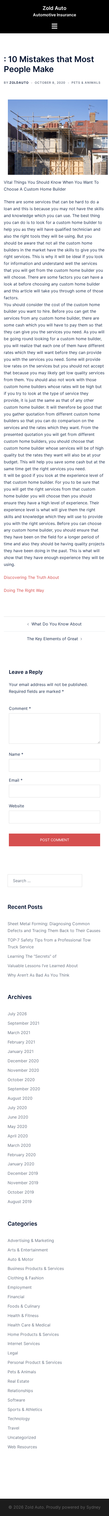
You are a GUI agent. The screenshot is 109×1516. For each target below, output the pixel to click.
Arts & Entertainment (28, 1249)
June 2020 (18, 1117)
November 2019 (23, 1182)
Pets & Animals (86, 82)
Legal (13, 1352)
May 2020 (17, 1126)
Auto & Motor (20, 1259)
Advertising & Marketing (31, 1240)
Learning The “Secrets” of (32, 956)
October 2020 (21, 1079)
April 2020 (18, 1135)
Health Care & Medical (29, 1324)
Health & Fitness (23, 1315)
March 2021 (19, 1032)
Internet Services (24, 1343)
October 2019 (21, 1192)
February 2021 (21, 1042)
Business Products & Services (36, 1268)
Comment (20, 708)
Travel (13, 1428)
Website (16, 805)
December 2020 (23, 1060)
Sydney (93, 1507)
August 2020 (20, 1098)
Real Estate (18, 1381)
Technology (19, 1418)
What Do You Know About (56, 623)
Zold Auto (54, 8)
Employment (20, 1287)
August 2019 (20, 1201)
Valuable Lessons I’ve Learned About (43, 965)
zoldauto (19, 82)
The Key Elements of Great (52, 638)
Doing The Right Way (24, 590)
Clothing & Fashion (26, 1277)
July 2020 (17, 1107)
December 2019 (23, 1173)
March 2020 (19, 1145)
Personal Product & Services (35, 1362)
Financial (16, 1296)
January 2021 (20, 1051)
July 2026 (17, 1013)
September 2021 (23, 1023)
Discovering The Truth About (31, 577)
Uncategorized (22, 1437)
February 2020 (22, 1154)
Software (16, 1400)
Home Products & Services (33, 1334)
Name (16, 754)
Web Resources (22, 1446)
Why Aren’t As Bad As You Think (38, 975)
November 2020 (23, 1070)
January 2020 (21, 1163)
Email (16, 780)
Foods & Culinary (24, 1306)
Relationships (20, 1390)
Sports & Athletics (25, 1409)
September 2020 (24, 1088)
